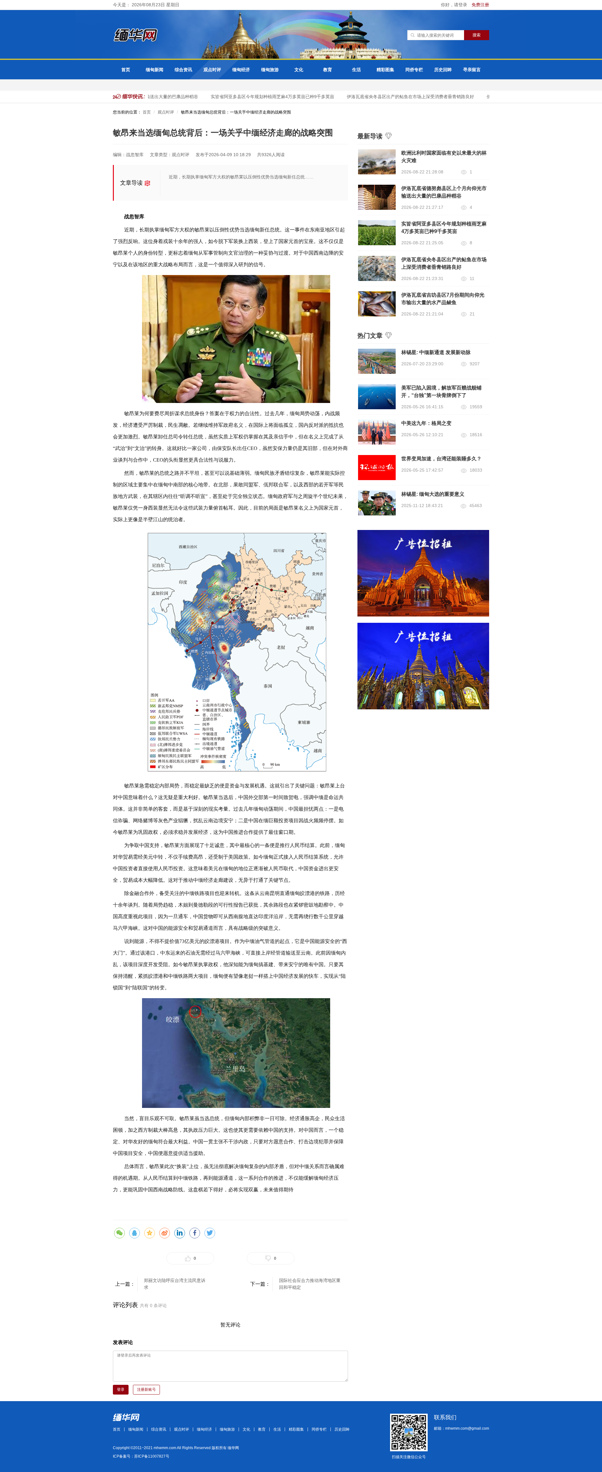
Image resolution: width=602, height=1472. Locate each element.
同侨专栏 (414, 69)
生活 (356, 69)
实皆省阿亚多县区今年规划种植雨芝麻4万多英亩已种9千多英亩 (258, 96)
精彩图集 (385, 69)
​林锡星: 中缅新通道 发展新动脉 (436, 352)
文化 (298, 69)
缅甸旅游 (270, 69)
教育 (327, 69)
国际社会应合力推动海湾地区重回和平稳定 (310, 1284)
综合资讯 (183, 69)
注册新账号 (146, 1389)
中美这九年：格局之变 (426, 423)
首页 (125, 69)
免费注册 (480, 4)
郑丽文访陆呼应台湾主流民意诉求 (174, 1284)
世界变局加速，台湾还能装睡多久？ (441, 458)
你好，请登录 (454, 4)
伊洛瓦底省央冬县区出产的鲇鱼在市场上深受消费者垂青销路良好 (396, 96)
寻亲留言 (472, 69)
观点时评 (212, 69)
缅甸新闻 (154, 69)
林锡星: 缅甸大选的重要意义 (432, 494)
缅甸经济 (241, 69)
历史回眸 (443, 69)
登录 (120, 1389)
